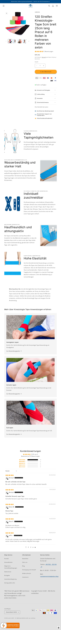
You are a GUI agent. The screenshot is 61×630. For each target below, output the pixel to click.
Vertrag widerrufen (9, 583)
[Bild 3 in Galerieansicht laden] (20, 41)
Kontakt (6, 558)
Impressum (25, 577)
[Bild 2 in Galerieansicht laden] (15, 41)
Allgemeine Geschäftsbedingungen (10, 567)
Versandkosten (8, 562)
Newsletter (25, 558)
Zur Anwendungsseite (13, 351)
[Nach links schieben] (6, 41)
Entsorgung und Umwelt (29, 569)
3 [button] (30, 547)
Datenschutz (7, 571)
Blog (23, 566)
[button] (4, 6)
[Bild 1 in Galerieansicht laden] (10, 41)
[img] (10, 475)
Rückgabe (7, 575)
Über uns (24, 562)
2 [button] (28, 547)
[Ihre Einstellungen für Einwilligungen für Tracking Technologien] (58, 627)
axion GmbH (11, 618)
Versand (44, 57)
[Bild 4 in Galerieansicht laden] (25, 41)
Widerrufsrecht (26, 573)
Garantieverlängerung (10, 579)
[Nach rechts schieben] (28, 41)
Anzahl (36, 61)
